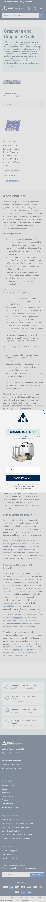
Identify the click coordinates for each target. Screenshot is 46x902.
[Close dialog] (43, 412)
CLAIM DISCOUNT (23, 478)
